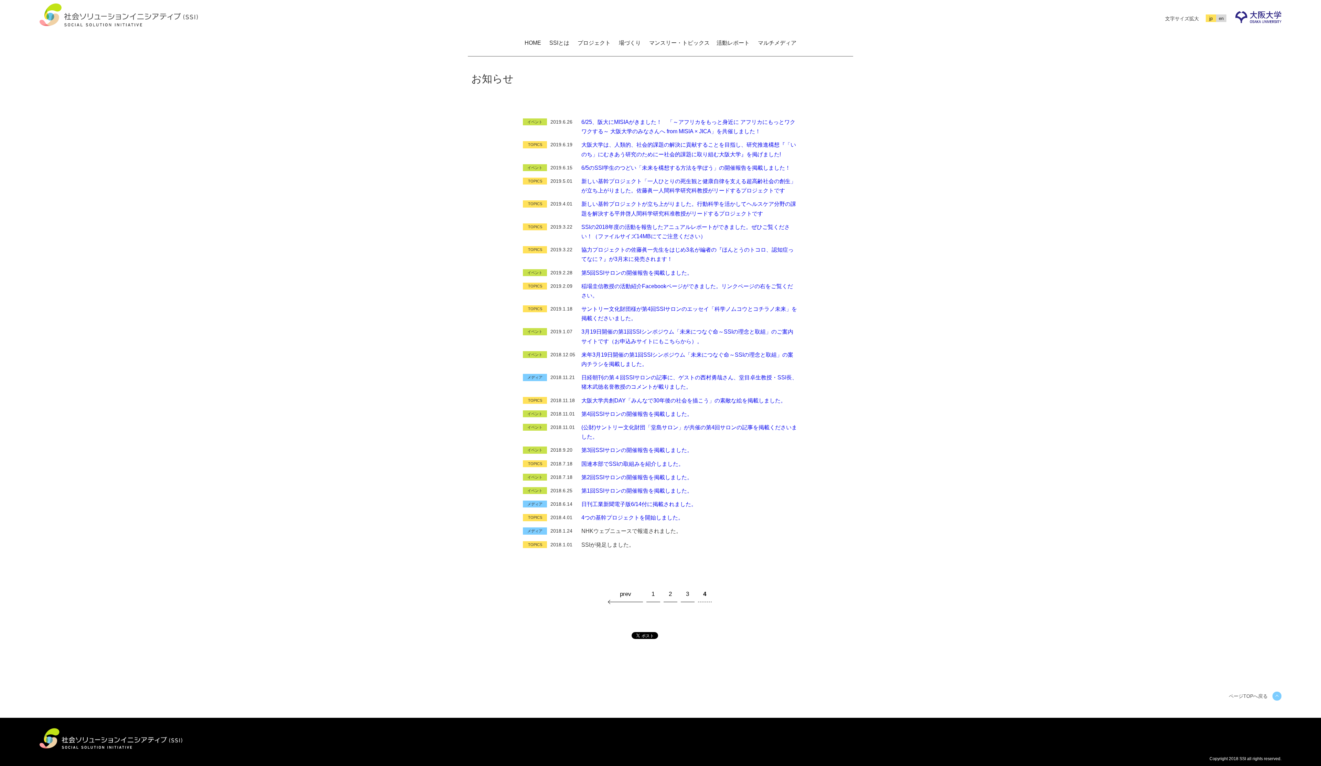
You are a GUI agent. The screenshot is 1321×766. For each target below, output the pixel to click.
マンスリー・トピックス (679, 43)
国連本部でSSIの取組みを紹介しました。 (632, 464)
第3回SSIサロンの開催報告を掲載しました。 (636, 450)
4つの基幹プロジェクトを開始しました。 (632, 518)
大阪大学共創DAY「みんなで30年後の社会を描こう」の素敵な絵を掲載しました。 (683, 400)
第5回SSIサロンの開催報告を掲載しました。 (636, 273)
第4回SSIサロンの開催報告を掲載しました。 (636, 414)
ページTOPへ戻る (1248, 696)
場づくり (630, 43)
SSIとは (559, 43)
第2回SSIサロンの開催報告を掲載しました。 (636, 477)
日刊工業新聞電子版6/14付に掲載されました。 (639, 504)
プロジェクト (594, 43)
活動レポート (733, 43)
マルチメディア (777, 43)
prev (625, 594)
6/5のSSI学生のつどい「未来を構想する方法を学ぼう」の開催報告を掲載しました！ (686, 168)
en (1221, 18)
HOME (533, 43)
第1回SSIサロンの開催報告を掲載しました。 (636, 491)
